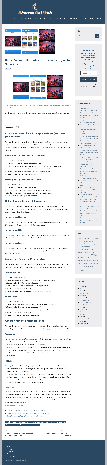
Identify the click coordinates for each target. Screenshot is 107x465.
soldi (97, 260)
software (93, 260)
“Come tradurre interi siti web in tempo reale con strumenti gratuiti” (88, 201)
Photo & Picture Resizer (37, 422)
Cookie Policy (11, 456)
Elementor (91, 241)
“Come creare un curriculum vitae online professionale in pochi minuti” (89, 183)
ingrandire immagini (23, 422)
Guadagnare (28, 18)
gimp (7, 422)
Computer (83, 18)
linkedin (93, 252)
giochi (95, 244)
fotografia (89, 244)
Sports (82, 314)
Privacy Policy (11, 451)
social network (86, 260)
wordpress (89, 266)
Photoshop (21, 160)
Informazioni (83, 300)
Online (92, 255)
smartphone (93, 257)
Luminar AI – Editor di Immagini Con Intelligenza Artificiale (26, 410)
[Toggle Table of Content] (16, 126)
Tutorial (58, 18)
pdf (79, 257)
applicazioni (95, 238)
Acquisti (14, 18)
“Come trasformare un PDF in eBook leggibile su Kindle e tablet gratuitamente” (89, 171)
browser (82, 241)
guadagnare (85, 247)
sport (79, 263)
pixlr (17, 425)
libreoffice (88, 252)
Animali (82, 288)
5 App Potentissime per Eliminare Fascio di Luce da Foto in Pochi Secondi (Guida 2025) (89, 164)
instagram (90, 249)
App (21, 18)
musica (87, 255)
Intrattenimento (48, 18)
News (81, 307)
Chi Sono (9, 447)
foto (85, 244)
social (80, 260)
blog (79, 241)
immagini (84, 249)
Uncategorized (84, 318)
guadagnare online (95, 247)
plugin (82, 257)
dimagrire (86, 241)
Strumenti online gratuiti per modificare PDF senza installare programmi (89, 115)
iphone (84, 252)
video (90, 263)
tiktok (82, 263)
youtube (81, 270)
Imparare (38, 18)
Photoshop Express (60, 422)
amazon (81, 238)
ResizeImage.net (20, 277)
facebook (81, 244)
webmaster (95, 263)
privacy (85, 257)
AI (78, 238)
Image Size (13, 422)
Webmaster (73, 18)
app (90, 238)
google (79, 247)
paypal (96, 255)
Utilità (66, 18)
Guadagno (80, 249)
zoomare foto (35, 425)
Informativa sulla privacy (86, 86)
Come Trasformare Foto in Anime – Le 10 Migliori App (24, 416)
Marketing (82, 304)
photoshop (49, 422)
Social (99, 18)
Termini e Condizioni (12, 454)
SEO (88, 257)
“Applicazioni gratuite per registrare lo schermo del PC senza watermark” (89, 190)
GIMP (19, 185)
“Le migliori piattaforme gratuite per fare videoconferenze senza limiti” (89, 213)
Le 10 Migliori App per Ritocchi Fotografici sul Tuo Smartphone (28, 413)
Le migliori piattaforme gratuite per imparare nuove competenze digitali (89, 152)
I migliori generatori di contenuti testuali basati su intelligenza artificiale (89, 131)
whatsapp (81, 267)
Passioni (91, 18)
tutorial (85, 263)
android (85, 238)
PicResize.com (20, 301)
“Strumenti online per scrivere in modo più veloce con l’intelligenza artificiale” (89, 220)
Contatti (9, 449)
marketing (81, 255)
